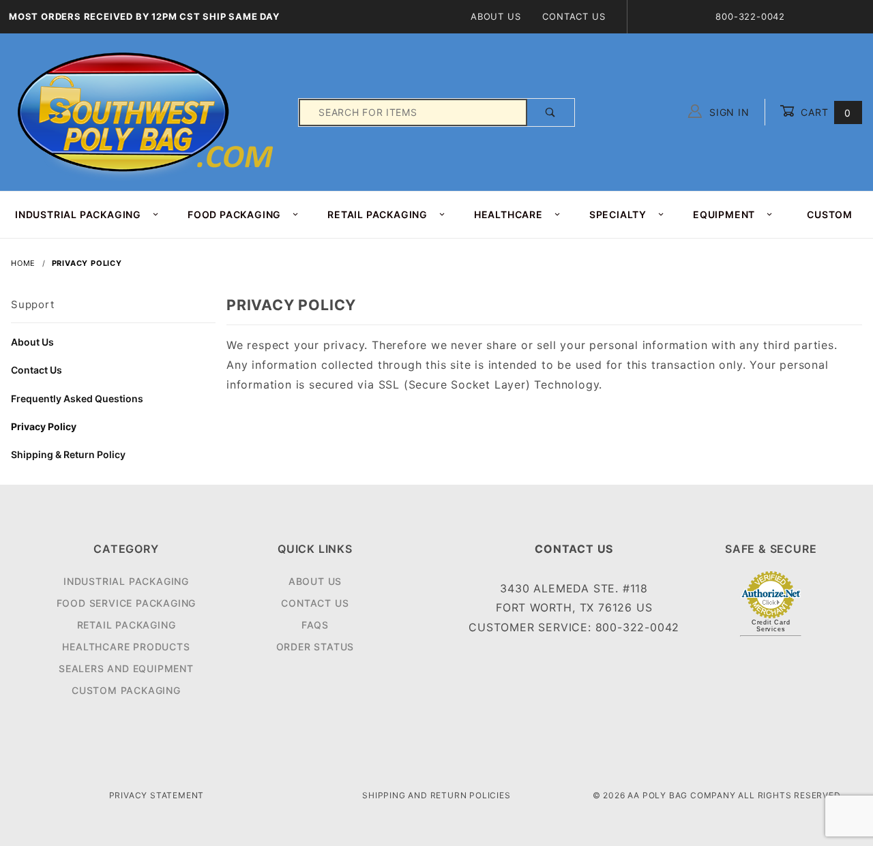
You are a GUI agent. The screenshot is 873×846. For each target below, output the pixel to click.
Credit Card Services (771, 626)
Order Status (315, 646)
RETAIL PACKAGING (377, 214)
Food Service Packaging (126, 603)
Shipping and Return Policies (436, 795)
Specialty (618, 214)
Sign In (727, 112)
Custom (830, 214)
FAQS (315, 625)
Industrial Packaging (126, 581)
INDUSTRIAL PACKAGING (78, 214)
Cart (824, 112)
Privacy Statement (157, 795)
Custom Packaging (126, 690)
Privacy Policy (43, 426)
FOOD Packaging (234, 214)
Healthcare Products (126, 646)
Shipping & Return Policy (68, 454)
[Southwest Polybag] (147, 111)
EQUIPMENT (724, 214)
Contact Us (573, 16)
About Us (495, 16)
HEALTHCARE (508, 214)
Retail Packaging (126, 625)
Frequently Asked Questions (77, 398)
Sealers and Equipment (126, 668)
